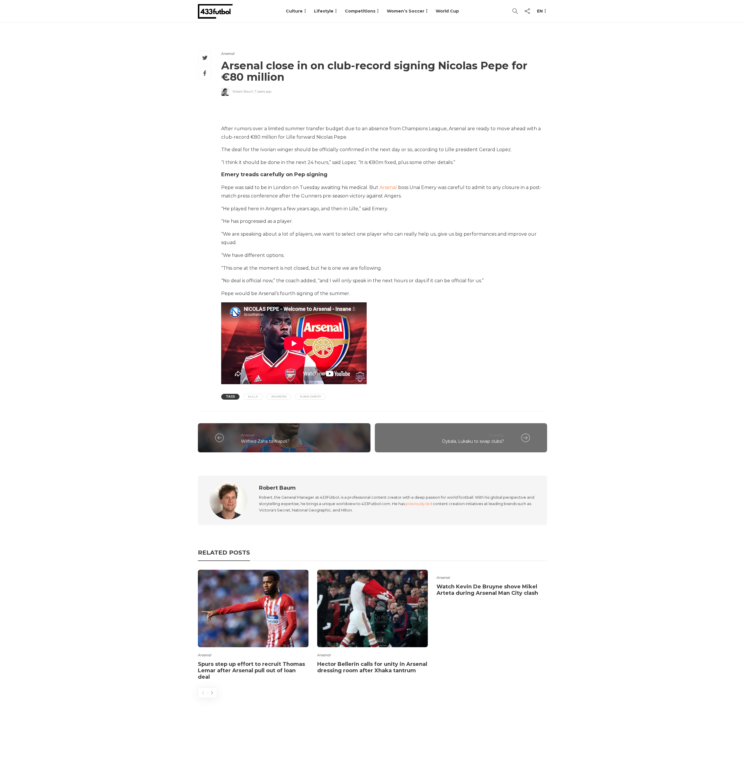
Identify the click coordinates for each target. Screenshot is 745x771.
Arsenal (228, 53)
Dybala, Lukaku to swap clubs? (473, 441)
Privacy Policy (528, 743)
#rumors (279, 396)
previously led (419, 503)
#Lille (253, 396)
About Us (412, 743)
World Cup (447, 11)
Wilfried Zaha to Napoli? (265, 441)
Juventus (496, 435)
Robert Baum (243, 91)
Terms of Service (482, 743)
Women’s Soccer (405, 11)
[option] (253, 625)
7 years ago (263, 91)
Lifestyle (324, 11)
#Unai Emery (310, 396)
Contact (442, 743)
